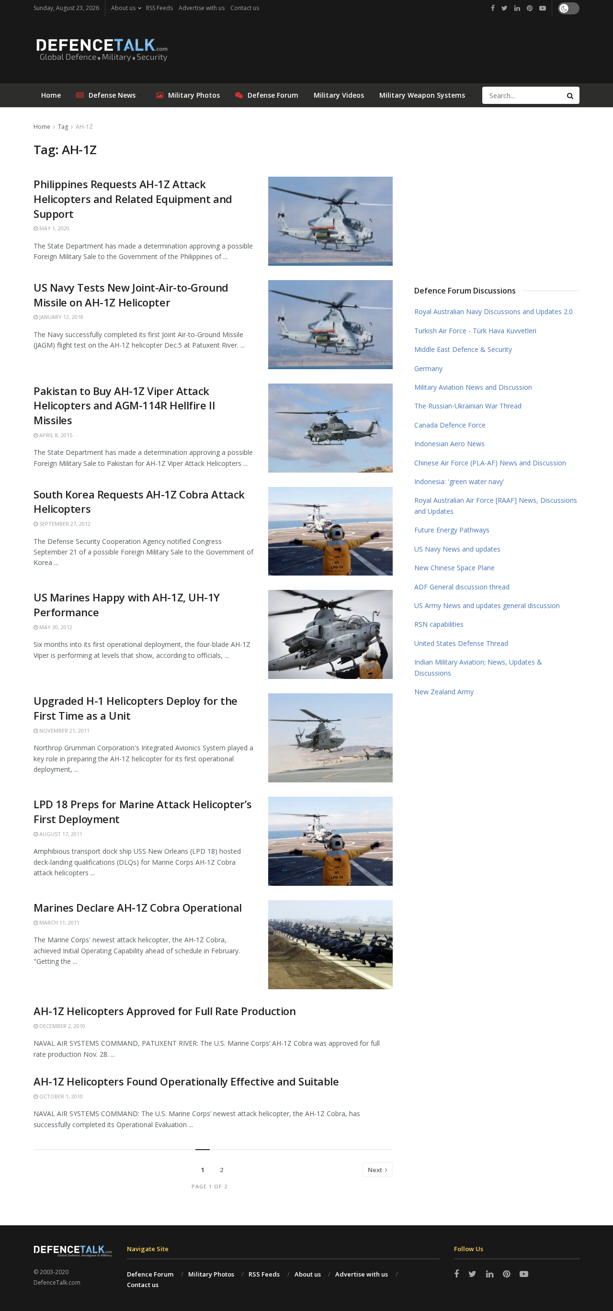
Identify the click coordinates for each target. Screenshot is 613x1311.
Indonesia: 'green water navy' (459, 481)
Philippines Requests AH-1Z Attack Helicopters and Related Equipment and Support (133, 199)
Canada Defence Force (450, 424)
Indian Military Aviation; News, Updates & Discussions (478, 667)
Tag (63, 127)
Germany (428, 368)
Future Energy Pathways (451, 529)
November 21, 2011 (64, 730)
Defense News (112, 95)
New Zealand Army (444, 691)
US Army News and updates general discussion (487, 605)
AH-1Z (84, 127)
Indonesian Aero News (449, 443)
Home (51, 95)
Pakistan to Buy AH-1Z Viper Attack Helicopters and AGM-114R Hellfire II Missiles (124, 406)
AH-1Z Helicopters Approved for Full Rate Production (165, 1011)
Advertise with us (202, 8)
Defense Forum (273, 95)
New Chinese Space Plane (454, 567)
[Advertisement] (497, 193)
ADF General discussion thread (462, 586)
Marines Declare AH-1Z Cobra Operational (138, 907)
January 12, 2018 (60, 316)
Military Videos (339, 95)
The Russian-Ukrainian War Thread (468, 405)
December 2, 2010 (61, 1025)
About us (123, 8)
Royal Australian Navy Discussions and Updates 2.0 (493, 311)
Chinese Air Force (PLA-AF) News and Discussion (490, 462)
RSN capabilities (439, 624)
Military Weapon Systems (422, 95)
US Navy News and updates (457, 549)
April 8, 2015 (55, 435)
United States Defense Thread (461, 643)
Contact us (244, 8)
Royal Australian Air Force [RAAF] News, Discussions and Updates (495, 505)
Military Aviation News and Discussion (473, 387)
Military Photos (194, 95)
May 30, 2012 (55, 627)
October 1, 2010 (60, 1096)
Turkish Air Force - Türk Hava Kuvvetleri (475, 330)
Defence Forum (150, 1274)
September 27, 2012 (64, 523)
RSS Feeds (159, 8)
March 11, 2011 (58, 922)
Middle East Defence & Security (463, 349)
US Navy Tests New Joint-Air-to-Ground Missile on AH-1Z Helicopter (131, 294)
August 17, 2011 (60, 833)
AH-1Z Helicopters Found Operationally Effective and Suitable (186, 1081)
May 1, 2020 (53, 228)
